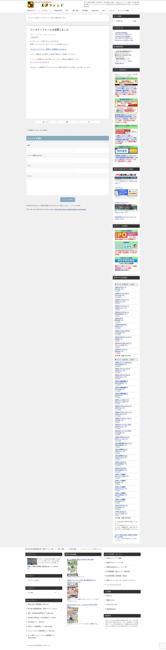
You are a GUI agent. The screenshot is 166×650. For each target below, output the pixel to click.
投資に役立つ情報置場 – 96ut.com (38, 604)
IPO (67, 10)
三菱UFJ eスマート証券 (122, 125)
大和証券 (117, 420)
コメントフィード (111, 604)
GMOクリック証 (119, 439)
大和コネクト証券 (120, 401)
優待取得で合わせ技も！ (122, 270)
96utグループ (31, 10)
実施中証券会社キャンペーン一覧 (116, 567)
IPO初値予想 (58, 10)
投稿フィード (110, 600)
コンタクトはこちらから (113, 585)
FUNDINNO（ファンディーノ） (124, 179)
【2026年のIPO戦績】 (121, 32)
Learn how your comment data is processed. (70, 209)
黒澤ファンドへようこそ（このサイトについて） (121, 580)
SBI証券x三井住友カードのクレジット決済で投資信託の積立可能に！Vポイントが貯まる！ (126, 157)
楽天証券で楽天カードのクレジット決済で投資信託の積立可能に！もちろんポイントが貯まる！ (126, 116)
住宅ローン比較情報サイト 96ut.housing (40, 626)
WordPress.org (111, 609)
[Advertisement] (67, 93)
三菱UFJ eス (118, 301)
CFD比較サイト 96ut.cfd (36, 622)
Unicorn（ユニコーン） (122, 202)
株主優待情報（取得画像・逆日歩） (117, 576)
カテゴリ (44, 10)
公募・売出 (75, 10)
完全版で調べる (119, 63)
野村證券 (117, 320)
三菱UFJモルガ (119, 308)
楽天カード (129, 99)
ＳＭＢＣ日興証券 (126, 231)
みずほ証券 (118, 295)
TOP (41, 549)
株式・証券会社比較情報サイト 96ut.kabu (40, 613)
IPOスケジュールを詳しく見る (124, 40)
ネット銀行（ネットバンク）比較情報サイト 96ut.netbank (41, 636)
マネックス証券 (120, 78)
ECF (103, 10)
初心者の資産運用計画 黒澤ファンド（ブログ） (43, 608)
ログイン (109, 595)
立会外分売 (95, 10)
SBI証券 (121, 146)
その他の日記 (34, 37)
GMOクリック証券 (126, 258)
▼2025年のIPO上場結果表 (122, 36)
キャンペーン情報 (123, 10)
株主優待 (85, 10)
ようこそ (111, 10)
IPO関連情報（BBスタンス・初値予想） (118, 571)
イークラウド (119, 187)
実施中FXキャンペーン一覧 (114, 562)
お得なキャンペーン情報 (113, 558)
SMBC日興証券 (119, 314)
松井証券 (126, 242)
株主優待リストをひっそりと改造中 (37, 130)
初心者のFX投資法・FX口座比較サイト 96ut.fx (42, 617)
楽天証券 (122, 99)
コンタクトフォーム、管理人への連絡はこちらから (48, 49)
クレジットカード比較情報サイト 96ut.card (41, 631)
